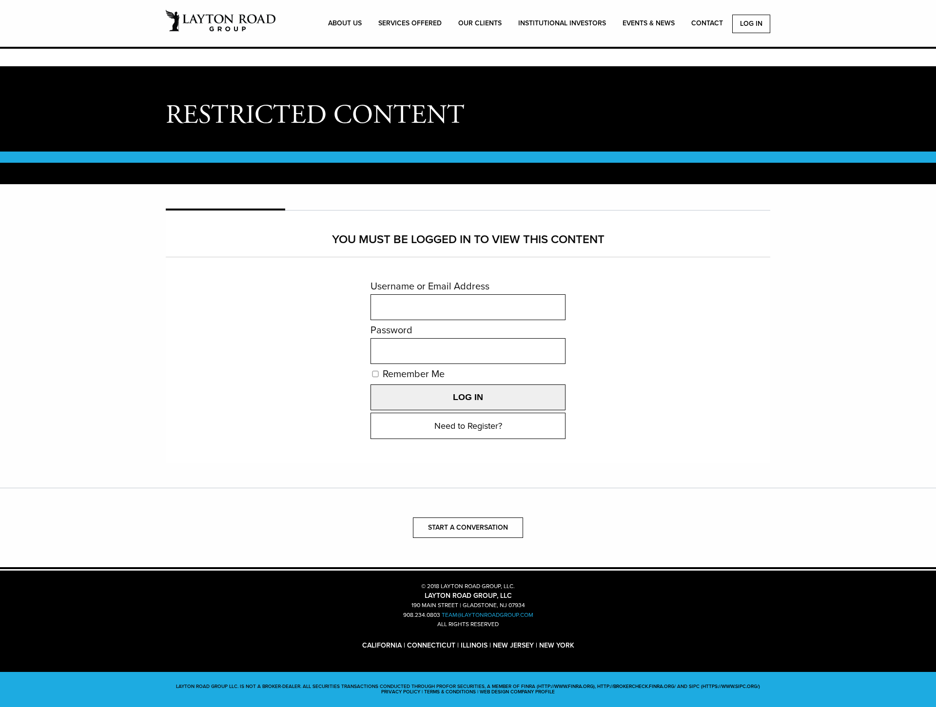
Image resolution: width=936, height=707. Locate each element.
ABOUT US (345, 23)
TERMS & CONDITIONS (450, 692)
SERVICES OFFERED (410, 23)
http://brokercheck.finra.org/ (636, 686)
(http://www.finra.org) (566, 686)
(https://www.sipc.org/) (730, 686)
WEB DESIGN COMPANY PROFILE (517, 692)
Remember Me (412, 374)
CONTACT (707, 23)
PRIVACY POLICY (400, 692)
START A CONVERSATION (468, 527)
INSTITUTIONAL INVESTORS (562, 23)
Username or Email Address (429, 286)
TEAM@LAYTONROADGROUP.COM (487, 614)
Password (391, 330)
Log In (751, 23)
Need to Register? (468, 425)
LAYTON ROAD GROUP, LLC (220, 26)
